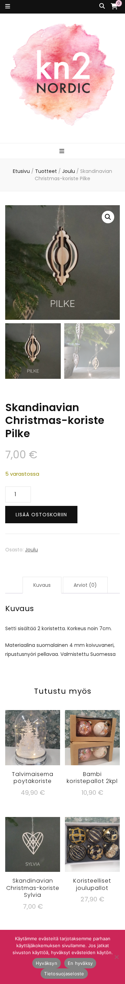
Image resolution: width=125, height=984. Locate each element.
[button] (108, 217)
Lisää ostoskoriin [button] (32, 738)
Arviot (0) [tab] (85, 585)
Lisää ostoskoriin (41, 514)
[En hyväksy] (116, 956)
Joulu (31, 549)
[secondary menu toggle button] (7, 6)
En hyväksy (80, 963)
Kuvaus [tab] (42, 585)
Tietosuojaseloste (64, 973)
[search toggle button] (102, 6)
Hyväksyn (46, 963)
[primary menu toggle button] (62, 151)
